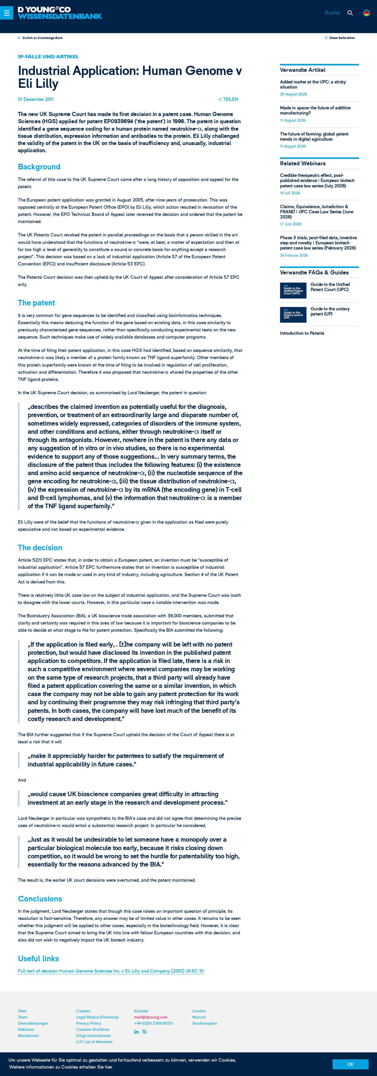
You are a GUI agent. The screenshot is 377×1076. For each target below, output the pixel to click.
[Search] (350, 13)
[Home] (61, 10)
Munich (199, 1017)
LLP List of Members (94, 1041)
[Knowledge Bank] (61, 20)
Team (22, 1017)
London (199, 1011)
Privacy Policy (88, 1023)
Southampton (204, 1023)
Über (22, 1011)
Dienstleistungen (33, 1023)
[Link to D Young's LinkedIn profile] (137, 1032)
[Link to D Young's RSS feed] (146, 1032)
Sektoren (26, 1029)
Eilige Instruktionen (93, 1035)
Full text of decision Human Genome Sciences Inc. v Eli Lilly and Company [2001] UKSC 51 (111, 971)
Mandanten (28, 1035)
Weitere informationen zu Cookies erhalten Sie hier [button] (60, 1067)
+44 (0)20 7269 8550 (153, 1023)
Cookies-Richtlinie (92, 1029)
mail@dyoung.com (150, 1017)
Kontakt (141, 1011)
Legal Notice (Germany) (97, 1017)
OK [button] (351, 1065)
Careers (83, 1011)
